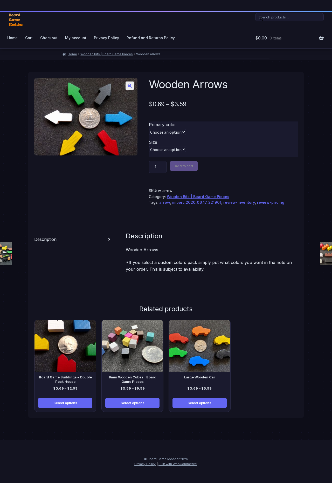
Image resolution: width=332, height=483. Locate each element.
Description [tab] (45, 239)
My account (75, 38)
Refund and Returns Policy (151, 38)
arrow (164, 202)
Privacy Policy (106, 38)
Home (12, 38)
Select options (65, 403)
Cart (29, 38)
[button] (130, 85)
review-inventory (239, 202)
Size (153, 142)
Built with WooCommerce (177, 464)
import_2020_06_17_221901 (196, 202)
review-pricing (270, 202)
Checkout (49, 38)
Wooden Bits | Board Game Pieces (106, 54)
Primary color (162, 124)
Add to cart (184, 166)
